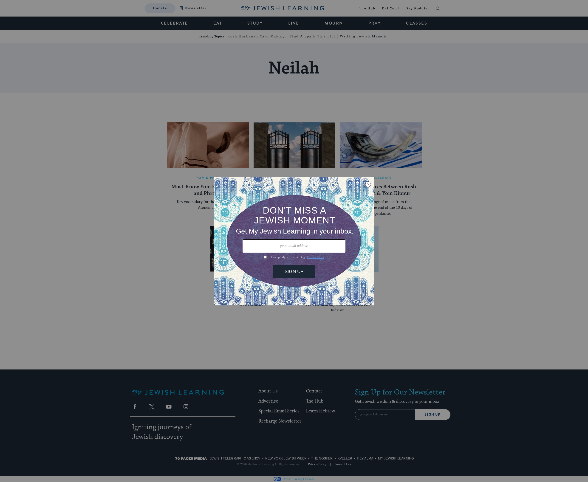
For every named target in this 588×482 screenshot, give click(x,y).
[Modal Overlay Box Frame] (294, 241)
